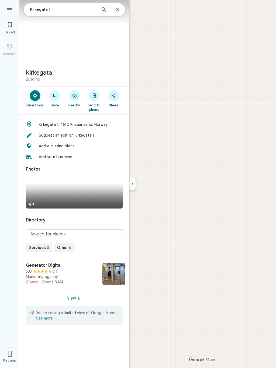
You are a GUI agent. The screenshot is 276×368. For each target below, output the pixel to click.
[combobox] (63, 9)
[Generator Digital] (74, 274)
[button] (74, 124)
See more (44, 318)
